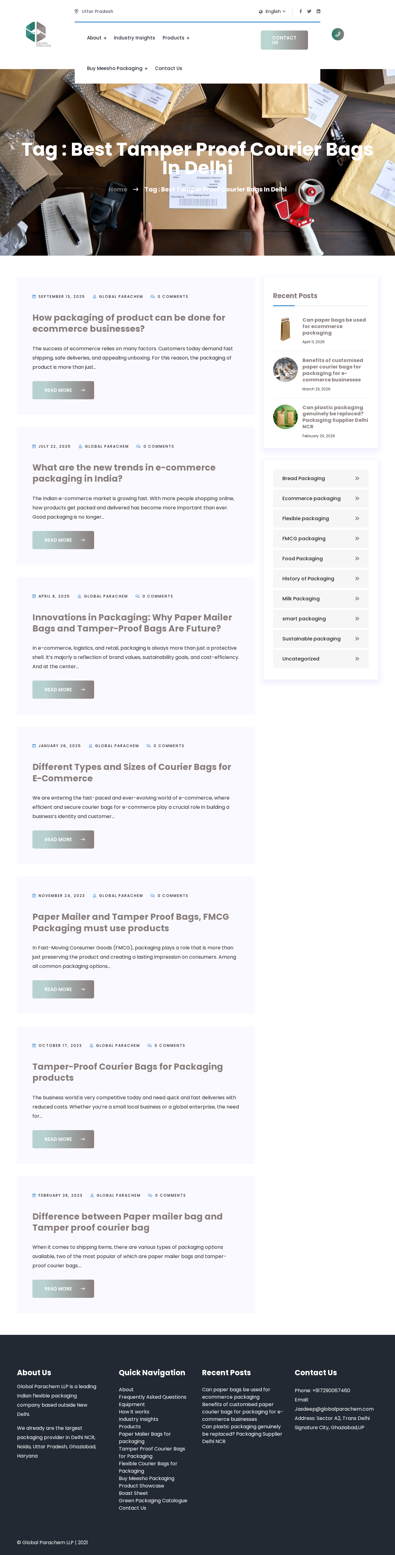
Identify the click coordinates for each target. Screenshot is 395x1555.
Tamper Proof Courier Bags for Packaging (152, 1452)
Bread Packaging (303, 478)
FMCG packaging (304, 538)
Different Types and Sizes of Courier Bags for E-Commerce (131, 772)
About (95, 38)
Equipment (132, 1404)
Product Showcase (141, 1485)
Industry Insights (134, 38)
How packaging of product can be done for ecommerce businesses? (128, 323)
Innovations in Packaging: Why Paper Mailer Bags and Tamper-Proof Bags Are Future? (132, 623)
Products (174, 38)
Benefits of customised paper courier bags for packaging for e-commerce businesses (332, 370)
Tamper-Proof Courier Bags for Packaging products (127, 1072)
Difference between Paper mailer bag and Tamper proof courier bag (127, 1222)
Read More (59, 390)
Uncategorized (300, 658)
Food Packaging (302, 558)
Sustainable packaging (311, 638)
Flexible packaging (305, 518)
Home (118, 189)
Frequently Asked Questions (152, 1397)
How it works (134, 1411)
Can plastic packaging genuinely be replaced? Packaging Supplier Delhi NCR (335, 417)
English (274, 11)
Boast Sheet (133, 1493)
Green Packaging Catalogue (153, 1500)
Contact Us (168, 68)
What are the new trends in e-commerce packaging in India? (124, 473)
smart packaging (304, 618)
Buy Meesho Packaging (115, 68)
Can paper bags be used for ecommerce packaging (334, 326)
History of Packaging (308, 578)
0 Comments (172, 296)
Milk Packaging (301, 598)
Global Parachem (121, 296)
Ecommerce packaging (311, 498)
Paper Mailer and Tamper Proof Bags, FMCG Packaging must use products (130, 922)
